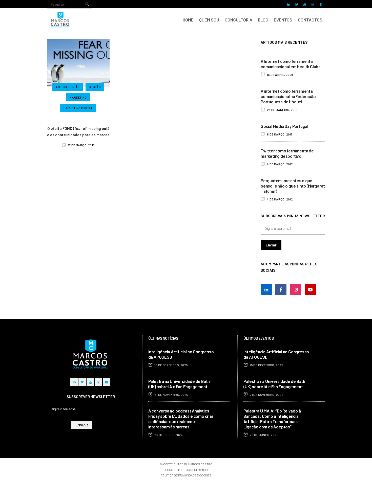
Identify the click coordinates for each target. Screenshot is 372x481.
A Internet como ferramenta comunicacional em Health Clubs (291, 64)
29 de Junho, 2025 (263, 435)
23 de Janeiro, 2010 (281, 109)
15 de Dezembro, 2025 (171, 365)
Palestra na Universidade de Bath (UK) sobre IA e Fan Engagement (179, 384)
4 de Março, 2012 (279, 164)
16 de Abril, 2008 (279, 74)
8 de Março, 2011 (279, 134)
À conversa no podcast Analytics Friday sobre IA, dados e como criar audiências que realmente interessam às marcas (180, 418)
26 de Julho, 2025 (168, 435)
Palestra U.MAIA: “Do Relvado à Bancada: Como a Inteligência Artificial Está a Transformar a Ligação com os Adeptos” (272, 418)
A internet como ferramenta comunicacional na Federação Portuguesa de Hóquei (288, 96)
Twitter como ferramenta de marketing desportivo (287, 153)
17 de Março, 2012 (81, 145)
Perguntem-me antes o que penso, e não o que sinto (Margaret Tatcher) (293, 186)
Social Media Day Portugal (284, 126)
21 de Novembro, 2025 (171, 394)
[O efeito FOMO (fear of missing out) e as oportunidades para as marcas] (78, 62)
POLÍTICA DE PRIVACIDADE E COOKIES (186, 475)
